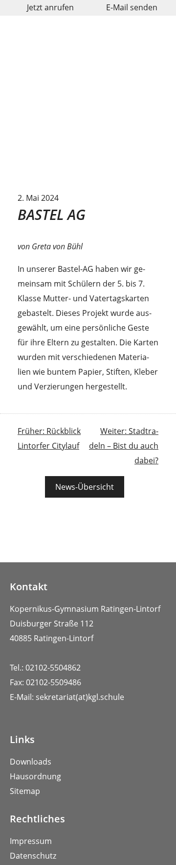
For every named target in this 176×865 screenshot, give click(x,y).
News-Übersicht (84, 486)
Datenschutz (33, 855)
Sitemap (25, 791)
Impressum (31, 841)
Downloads (30, 761)
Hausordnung (35, 776)
